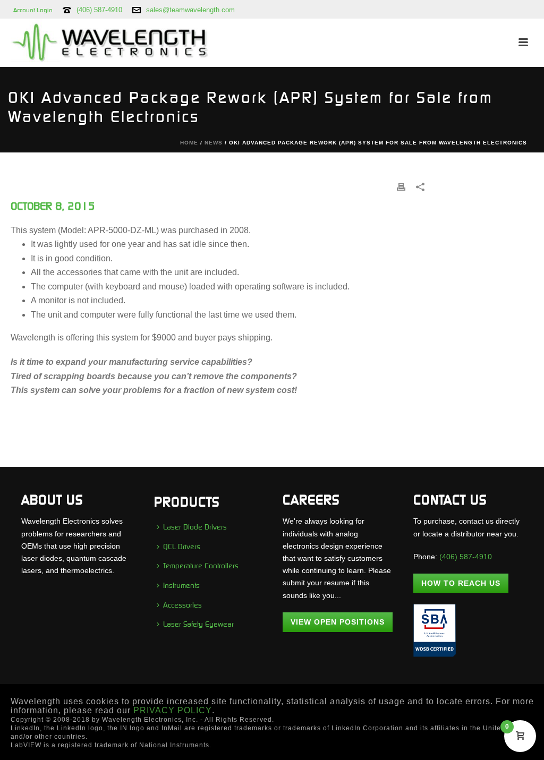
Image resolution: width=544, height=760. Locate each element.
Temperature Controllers (201, 565)
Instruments (181, 585)
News (214, 143)
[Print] (401, 187)
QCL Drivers (181, 546)
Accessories (182, 605)
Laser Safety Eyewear (198, 624)
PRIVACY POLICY (172, 710)
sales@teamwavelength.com (190, 10)
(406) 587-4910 (99, 10)
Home (189, 143)
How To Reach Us (460, 583)
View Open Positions (338, 622)
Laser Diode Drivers (195, 527)
